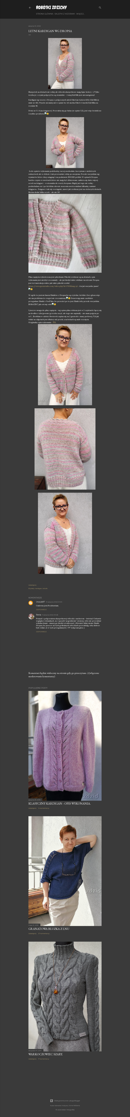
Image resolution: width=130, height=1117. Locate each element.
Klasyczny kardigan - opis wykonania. (59, 803)
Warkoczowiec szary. (45, 1054)
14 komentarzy (43, 808)
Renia (38, 615)
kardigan (38, 588)
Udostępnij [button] (32, 585)
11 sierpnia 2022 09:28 (50, 615)
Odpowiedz (41, 609)
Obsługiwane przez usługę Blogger (67, 1101)
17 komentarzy (43, 1059)
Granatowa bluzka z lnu (48, 929)
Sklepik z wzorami (65, 14)
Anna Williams (74, 1105)
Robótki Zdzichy (51, 7)
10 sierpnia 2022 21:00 (54, 602)
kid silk (45, 588)
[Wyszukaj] (100, 7)
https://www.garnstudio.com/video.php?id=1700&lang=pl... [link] (53, 286)
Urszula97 (40, 602)
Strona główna (44, 14)
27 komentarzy (44, 933)
